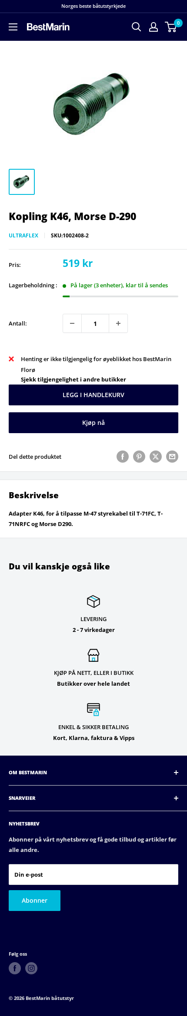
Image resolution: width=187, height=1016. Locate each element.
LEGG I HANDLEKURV (93, 395)
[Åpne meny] (13, 26)
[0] (171, 27)
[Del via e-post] (172, 456)
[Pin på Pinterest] (139, 456)
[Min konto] (153, 27)
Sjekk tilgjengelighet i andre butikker (73, 379)
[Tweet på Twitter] (156, 456)
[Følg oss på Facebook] (15, 968)
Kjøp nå (93, 422)
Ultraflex (23, 235)
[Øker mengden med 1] (118, 323)
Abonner (34, 900)
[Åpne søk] (136, 27)
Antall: (18, 323)
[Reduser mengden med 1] (72, 323)
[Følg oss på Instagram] (31, 968)
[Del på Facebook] (123, 456)
